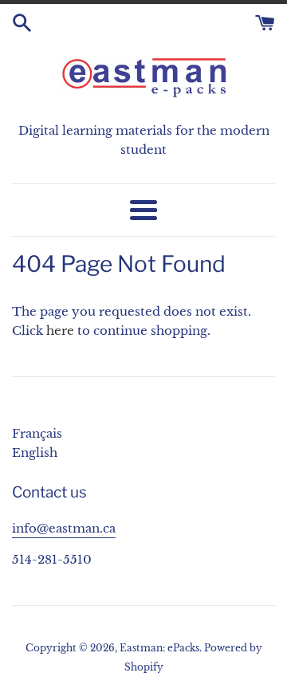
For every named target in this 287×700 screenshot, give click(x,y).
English (34, 452)
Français (37, 433)
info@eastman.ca (64, 528)
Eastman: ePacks (159, 648)
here (60, 330)
